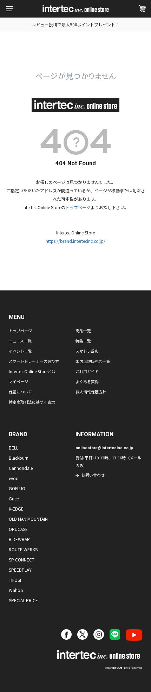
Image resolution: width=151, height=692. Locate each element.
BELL (13, 448)
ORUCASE (18, 529)
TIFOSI (15, 580)
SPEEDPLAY (20, 570)
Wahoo (16, 590)
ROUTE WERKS (23, 549)
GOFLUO (17, 488)
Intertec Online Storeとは (32, 371)
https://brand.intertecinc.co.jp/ (75, 241)
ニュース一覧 (20, 341)
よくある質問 (87, 381)
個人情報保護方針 (91, 391)
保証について (20, 391)
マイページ (18, 381)
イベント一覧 (20, 351)
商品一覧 (83, 330)
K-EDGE (16, 509)
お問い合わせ (93, 475)
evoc (13, 478)
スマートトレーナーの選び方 (34, 361)
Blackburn (18, 458)
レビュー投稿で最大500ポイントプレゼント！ (75, 24)
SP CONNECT (21, 560)
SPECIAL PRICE (23, 600)
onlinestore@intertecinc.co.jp (104, 448)
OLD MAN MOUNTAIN (28, 519)
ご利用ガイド (87, 371)
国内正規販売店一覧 (93, 361)
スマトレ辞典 (87, 351)
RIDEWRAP (19, 539)
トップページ (78, 207)
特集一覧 (83, 341)
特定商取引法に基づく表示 (32, 402)
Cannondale (21, 468)
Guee (14, 498)
